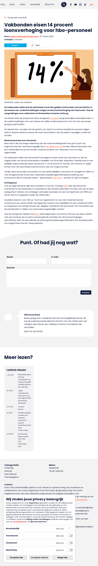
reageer (15, 45)
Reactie (11, 267)
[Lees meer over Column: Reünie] (19, 408)
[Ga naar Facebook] (70, 4)
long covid (57, 177)
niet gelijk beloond (53, 146)
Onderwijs (9, 468)
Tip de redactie (56, 471)
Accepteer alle (16, 557)
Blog (12, 4)
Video (22, 4)
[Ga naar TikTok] (85, 4)
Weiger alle (62, 557)
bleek (65, 185)
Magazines (54, 468)
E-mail (54, 257)
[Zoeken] (64, 4)
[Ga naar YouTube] (75, 4)
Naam (10, 257)
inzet (37, 214)
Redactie (49, 4)
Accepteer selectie (39, 557)
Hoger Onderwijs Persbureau (24, 36)
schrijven (54, 118)
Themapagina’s (11, 477)
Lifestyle (8, 471)
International (10, 474)
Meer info (60, 528)
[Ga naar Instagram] (80, 4)
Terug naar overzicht (17, 17)
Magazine (35, 4)
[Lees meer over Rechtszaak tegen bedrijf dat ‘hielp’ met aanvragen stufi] (19, 440)
